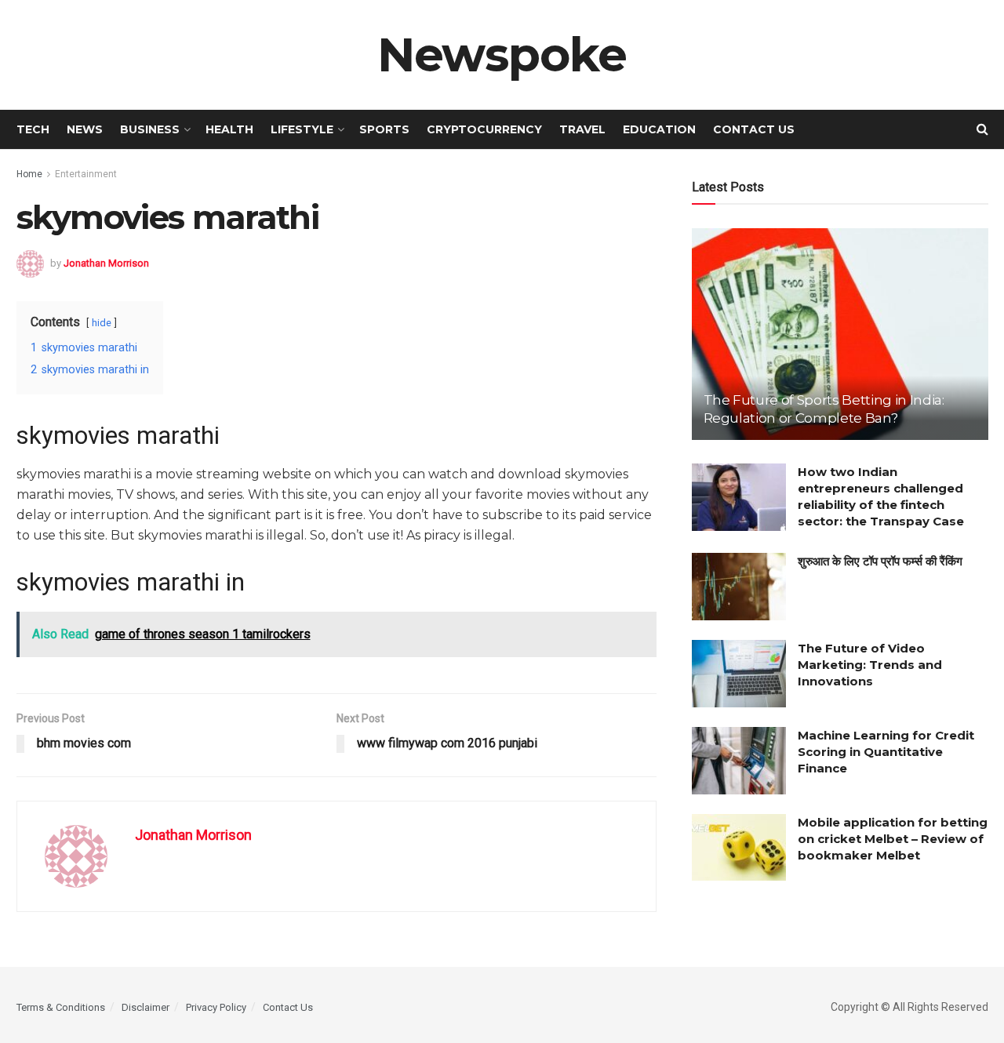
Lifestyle (302, 129)
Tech (32, 129)
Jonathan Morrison (106, 262)
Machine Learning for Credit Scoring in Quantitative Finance (886, 752)
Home (29, 174)
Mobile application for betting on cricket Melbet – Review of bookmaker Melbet (893, 839)
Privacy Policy (216, 1007)
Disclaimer (145, 1007)
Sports (384, 129)
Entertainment (86, 174)
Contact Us (754, 129)
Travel (582, 129)
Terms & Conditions (60, 1007)
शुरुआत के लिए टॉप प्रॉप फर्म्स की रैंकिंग (880, 561)
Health (229, 129)
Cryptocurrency (484, 129)
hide (101, 323)
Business (150, 129)
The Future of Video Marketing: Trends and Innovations (870, 665)
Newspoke (502, 54)
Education (659, 129)
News (85, 129)
